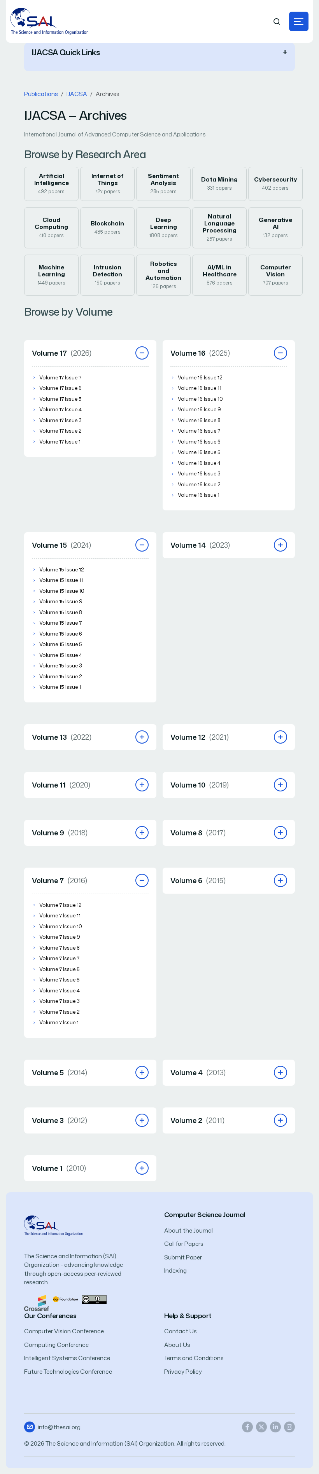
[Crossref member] (36, 1302)
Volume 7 (59, 880)
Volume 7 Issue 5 (59, 979)
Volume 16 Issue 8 (199, 420)
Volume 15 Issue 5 (60, 644)
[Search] (277, 21)
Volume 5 (59, 1072)
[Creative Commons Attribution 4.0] (94, 1299)
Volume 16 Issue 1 (198, 494)
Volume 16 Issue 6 (199, 441)
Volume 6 (198, 880)
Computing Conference (56, 1345)
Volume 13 (61, 737)
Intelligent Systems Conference (67, 1358)
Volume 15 (61, 545)
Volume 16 (200, 353)
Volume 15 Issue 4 (60, 654)
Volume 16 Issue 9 (199, 409)
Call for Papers (183, 1244)
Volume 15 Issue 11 (61, 579)
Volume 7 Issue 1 (59, 1022)
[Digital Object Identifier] (65, 1299)
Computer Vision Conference (64, 1331)
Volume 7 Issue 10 (60, 926)
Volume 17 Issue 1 (60, 441)
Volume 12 (199, 737)
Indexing (175, 1270)
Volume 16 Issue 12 (200, 377)
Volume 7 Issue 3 (59, 1000)
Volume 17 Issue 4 (60, 409)
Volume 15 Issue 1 (60, 686)
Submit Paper (183, 1257)
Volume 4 (198, 1072)
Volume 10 (199, 785)
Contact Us (180, 1331)
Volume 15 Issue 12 (61, 569)
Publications (41, 94)
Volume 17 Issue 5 (60, 398)
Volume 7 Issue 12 (60, 904)
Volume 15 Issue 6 (60, 633)
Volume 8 (198, 833)
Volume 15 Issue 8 (60, 612)
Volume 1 (59, 1168)
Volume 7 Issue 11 (60, 915)
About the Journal (188, 1230)
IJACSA (77, 94)
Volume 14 (200, 545)
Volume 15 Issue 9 (60, 601)
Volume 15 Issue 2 (60, 676)
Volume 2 (197, 1120)
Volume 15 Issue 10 (61, 590)
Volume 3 (59, 1120)
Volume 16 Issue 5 (199, 452)
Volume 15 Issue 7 (60, 622)
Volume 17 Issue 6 (60, 387)
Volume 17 (61, 353)
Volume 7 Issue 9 (59, 936)
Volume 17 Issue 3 (60, 420)
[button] (298, 21)
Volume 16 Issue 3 (199, 473)
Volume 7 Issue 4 (59, 990)
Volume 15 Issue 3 (60, 665)
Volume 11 (61, 785)
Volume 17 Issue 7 (60, 377)
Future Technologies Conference (68, 1371)
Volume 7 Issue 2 (59, 1011)
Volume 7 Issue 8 (59, 947)
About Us (177, 1345)
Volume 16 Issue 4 (199, 462)
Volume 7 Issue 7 (59, 958)
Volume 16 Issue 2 (199, 484)
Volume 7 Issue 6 (59, 969)
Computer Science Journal (204, 1214)
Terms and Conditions (194, 1358)
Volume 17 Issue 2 (60, 430)
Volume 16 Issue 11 (199, 387)
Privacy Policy (183, 1371)
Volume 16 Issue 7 (199, 430)
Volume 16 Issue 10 (200, 398)
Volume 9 (60, 833)
